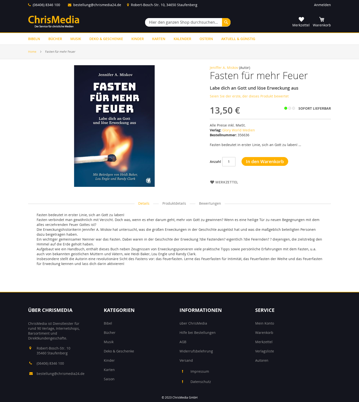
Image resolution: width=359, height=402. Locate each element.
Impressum (199, 371)
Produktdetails (174, 203)
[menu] (179, 38)
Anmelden (322, 4)
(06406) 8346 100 (46, 4)
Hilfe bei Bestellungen (198, 332)
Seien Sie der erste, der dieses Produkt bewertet (249, 96)
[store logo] (53, 21)
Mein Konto (264, 323)
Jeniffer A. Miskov (224, 67)
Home (32, 51)
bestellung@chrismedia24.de (97, 4)
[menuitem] (34, 38)
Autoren (261, 360)
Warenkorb (264, 332)
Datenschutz (200, 381)
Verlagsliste (264, 351)
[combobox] (188, 22)
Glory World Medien (238, 130)
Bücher (110, 332)
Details (143, 203)
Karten (109, 369)
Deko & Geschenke (119, 351)
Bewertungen (210, 203)
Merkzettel (264, 341)
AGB (183, 341)
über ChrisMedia (193, 323)
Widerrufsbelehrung (196, 351)
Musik (109, 341)
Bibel (108, 323)
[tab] (144, 203)
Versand (186, 360)
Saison (109, 379)
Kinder (109, 360)
